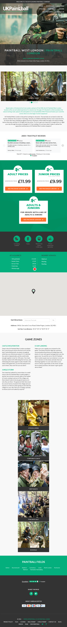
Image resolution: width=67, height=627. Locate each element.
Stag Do (42, 9)
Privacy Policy (8, 622)
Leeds (40, 567)
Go (53, 320)
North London (48, 567)
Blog (59, 622)
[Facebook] (43, 624)
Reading (44, 264)
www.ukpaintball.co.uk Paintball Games (37, 619)
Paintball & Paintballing (36, 569)
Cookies (22, 622)
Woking (44, 261)
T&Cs (16, 622)
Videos (21, 624)
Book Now (50, 6)
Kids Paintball (35, 624)
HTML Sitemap (42, 622)
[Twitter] (47, 624)
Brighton (24, 567)
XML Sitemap (31, 622)
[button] (33, 291)
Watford (44, 259)
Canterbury (32, 567)
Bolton (7, 567)
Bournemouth (16, 567)
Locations (60, 6)
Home (41, 6)
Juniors (61, 9)
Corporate (52, 9)
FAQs (26, 624)
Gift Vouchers (47, 12)
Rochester (57, 567)
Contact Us (60, 12)
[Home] (16, 8)
